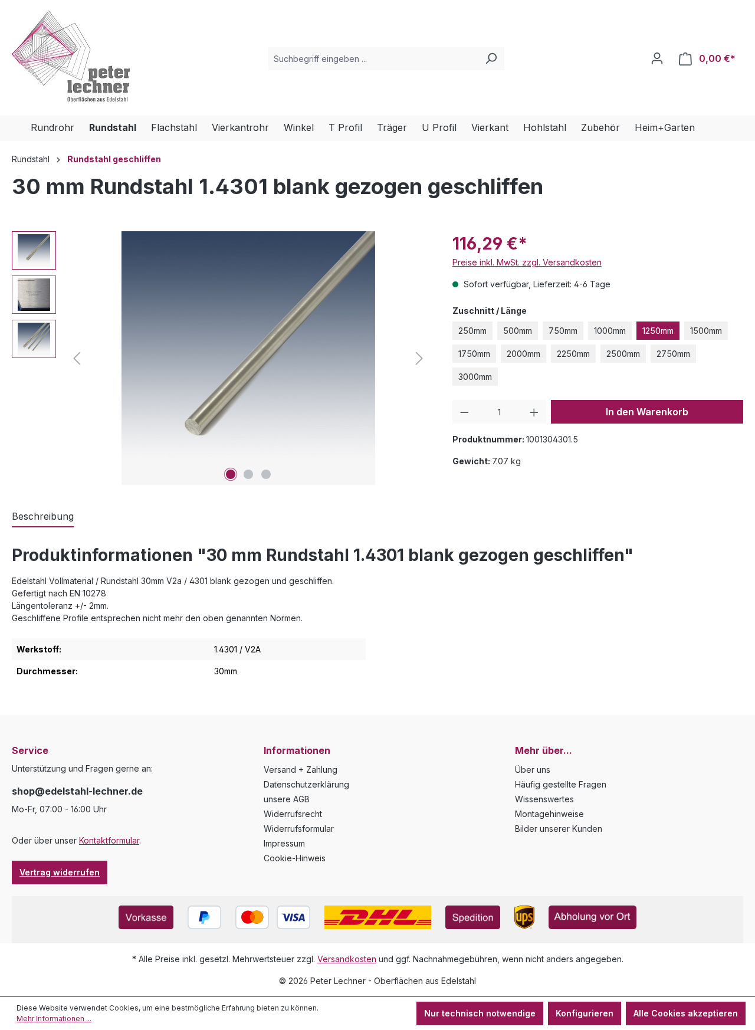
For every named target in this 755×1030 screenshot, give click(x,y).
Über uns (532, 770)
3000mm (475, 377)
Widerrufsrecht (293, 814)
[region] (220, 358)
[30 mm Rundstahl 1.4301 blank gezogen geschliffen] (248, 358)
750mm (563, 331)
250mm (472, 331)
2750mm (673, 354)
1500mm (706, 331)
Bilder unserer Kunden (558, 829)
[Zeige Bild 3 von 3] (266, 474)
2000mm (523, 354)
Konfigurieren (584, 1013)
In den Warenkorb (647, 412)
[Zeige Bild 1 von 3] (230, 474)
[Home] (21, 128)
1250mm (658, 331)
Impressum (284, 843)
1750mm (474, 354)
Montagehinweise (549, 814)
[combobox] (373, 58)
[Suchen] (490, 58)
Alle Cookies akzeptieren (685, 1013)
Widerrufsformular (299, 829)
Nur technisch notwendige (480, 1013)
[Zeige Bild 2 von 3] (248, 474)
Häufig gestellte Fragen (560, 784)
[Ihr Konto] (657, 58)
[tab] (43, 516)
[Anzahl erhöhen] (534, 412)
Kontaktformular (109, 840)
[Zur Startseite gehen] (71, 56)
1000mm (610, 331)
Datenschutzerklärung (306, 784)
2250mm (573, 354)
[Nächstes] (419, 358)
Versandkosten (346, 959)
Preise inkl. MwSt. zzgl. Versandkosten (527, 262)
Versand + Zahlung (300, 770)
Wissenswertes (544, 799)
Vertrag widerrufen (59, 872)
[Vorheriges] (77, 358)
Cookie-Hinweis (295, 858)
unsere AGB (287, 799)
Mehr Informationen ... (54, 1018)
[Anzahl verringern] (464, 412)
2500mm (623, 354)
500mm (517, 331)
